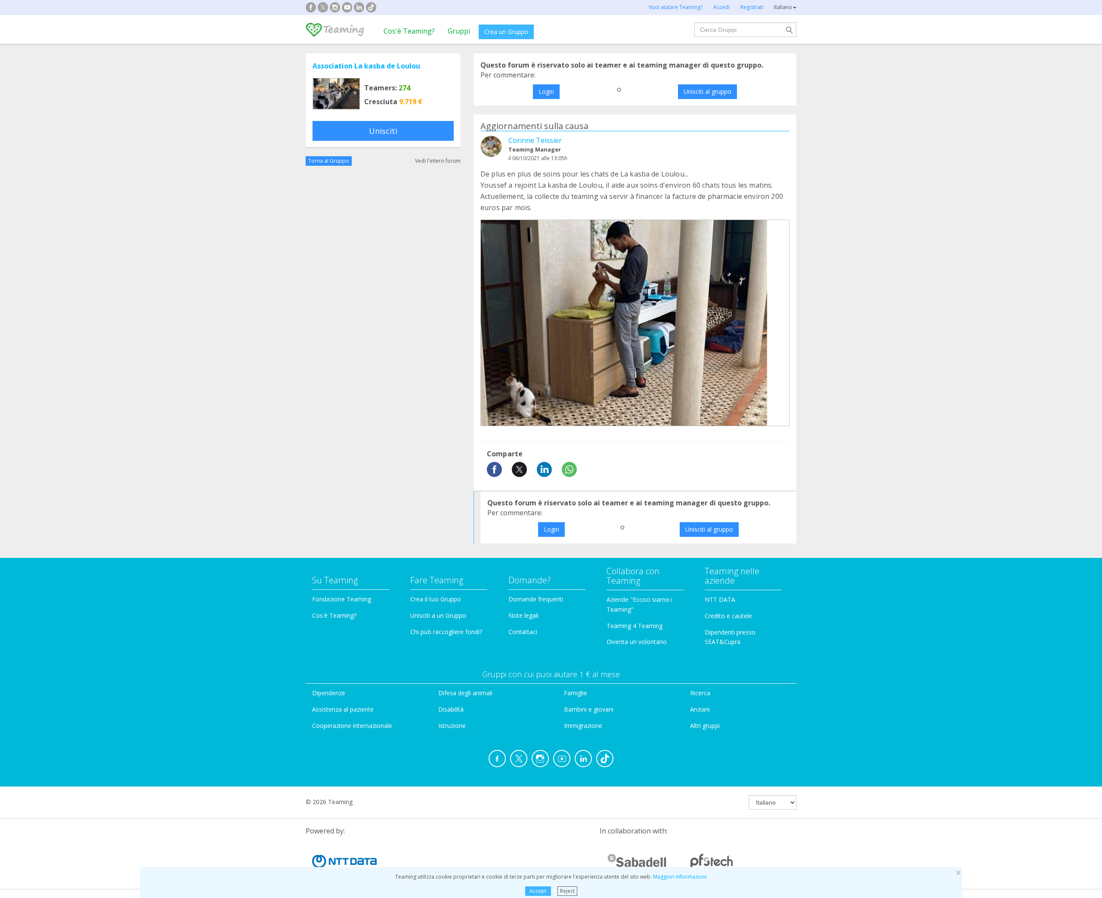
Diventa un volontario (637, 642)
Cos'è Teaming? (409, 31)
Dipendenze (328, 693)
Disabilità (451, 709)
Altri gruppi (705, 725)
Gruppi (459, 31)
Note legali (523, 615)
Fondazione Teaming (341, 599)
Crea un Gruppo (506, 32)
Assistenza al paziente (343, 709)
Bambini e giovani (588, 709)
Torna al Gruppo (328, 160)
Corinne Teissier (535, 140)
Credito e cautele (728, 616)
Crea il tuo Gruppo (435, 599)
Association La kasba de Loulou (366, 66)
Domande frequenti (535, 599)
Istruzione (452, 725)
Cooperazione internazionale (352, 725)
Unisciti (383, 131)
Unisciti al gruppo (707, 91)
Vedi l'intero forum (438, 160)
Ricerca (700, 693)
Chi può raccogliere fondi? (446, 632)
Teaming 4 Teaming (634, 626)
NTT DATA (720, 599)
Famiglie (575, 693)
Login (546, 91)
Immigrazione (583, 725)
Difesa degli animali (465, 693)
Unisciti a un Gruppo (438, 615)
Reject (567, 891)
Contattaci (522, 632)
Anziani (700, 709)
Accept (537, 891)
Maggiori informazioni (680, 876)
